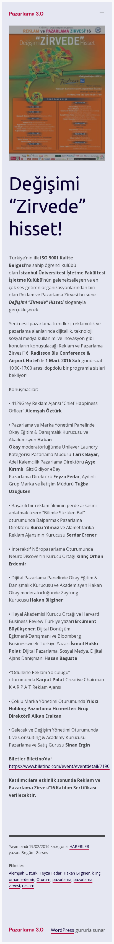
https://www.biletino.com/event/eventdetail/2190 (59, 766)
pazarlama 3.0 (26, 13)
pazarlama (62, 879)
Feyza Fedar (50, 873)
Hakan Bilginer (77, 873)
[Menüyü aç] (102, 14)
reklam (28, 885)
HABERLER (79, 846)
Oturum (43, 879)
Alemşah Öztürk (23, 873)
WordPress (62, 930)
